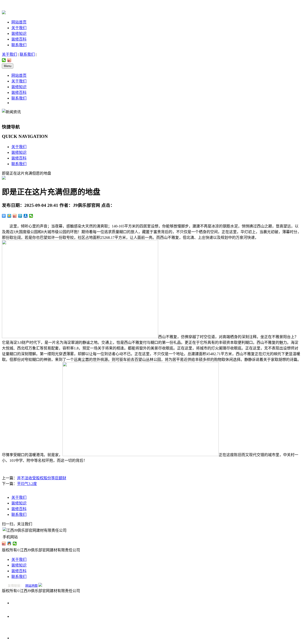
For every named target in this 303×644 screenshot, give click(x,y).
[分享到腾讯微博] (20, 216)
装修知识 (19, 34)
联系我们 (19, 45)
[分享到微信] (4, 60)
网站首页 (19, 22)
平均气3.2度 (27, 484)
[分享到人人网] (26, 216)
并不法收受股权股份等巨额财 (41, 478)
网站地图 (31, 585)
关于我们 (19, 28)
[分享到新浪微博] (9, 60)
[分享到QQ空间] (9, 216)
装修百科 (19, 39)
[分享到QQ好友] (9, 543)
